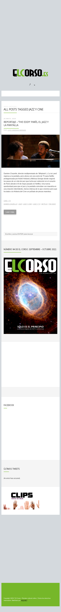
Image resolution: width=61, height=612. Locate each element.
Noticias (12, 106)
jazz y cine (27, 204)
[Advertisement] (30, 33)
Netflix (44, 204)
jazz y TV (36, 204)
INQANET (24, 600)
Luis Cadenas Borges (17, 130)
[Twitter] (33, 83)
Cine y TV (7, 201)
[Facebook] (28, 83)
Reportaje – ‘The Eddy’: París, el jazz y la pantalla (26, 123)
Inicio (6, 106)
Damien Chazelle (10, 204)
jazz (20, 204)
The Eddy (52, 204)
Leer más (10, 212)
